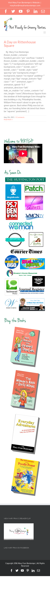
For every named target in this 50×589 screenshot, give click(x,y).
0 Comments (20, 117)
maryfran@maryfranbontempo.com (25, 5)
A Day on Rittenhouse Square (20, 44)
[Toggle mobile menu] (44, 32)
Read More (8, 119)
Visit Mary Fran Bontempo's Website (24, 2)
